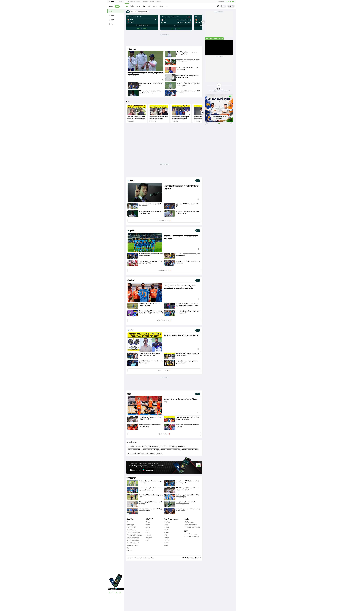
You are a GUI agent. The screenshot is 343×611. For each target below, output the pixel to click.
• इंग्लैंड (165, 535)
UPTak (125, 1)
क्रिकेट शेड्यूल (130, 524)
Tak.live (159, 1)
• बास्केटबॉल (148, 535)
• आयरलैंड (166, 545)
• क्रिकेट (148, 522)
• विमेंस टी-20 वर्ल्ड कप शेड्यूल (190, 534)
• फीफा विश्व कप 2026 (189, 522)
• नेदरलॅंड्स (166, 530)
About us (130, 558)
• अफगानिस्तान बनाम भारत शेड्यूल (191, 536)
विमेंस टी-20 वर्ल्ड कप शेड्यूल (133, 532)
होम (112, 11)
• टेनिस (147, 530)
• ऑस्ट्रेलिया (167, 522)
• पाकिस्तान (166, 532)
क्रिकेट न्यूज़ (129, 550)
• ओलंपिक (148, 524)
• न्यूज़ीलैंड (166, 543)
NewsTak (119, 1)
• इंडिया (166, 524)
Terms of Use (149, 558)
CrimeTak (139, 1)
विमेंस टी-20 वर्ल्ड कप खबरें (133, 543)
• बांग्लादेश (166, 527)
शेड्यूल (112, 15)
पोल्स (112, 24)
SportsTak (112, 1)
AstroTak (152, 1)
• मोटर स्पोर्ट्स (149, 537)
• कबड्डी (148, 532)
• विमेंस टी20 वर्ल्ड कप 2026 (190, 524)
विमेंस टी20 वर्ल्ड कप (131, 530)
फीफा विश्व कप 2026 (131, 527)
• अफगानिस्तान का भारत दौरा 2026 (192, 527)
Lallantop (146, 1)
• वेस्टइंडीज (166, 540)
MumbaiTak (131, 1)
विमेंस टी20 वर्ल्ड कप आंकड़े (133, 537)
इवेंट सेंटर (145, 28)
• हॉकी (147, 540)
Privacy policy (139, 558)
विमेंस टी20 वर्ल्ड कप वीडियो (133, 540)
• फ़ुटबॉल (148, 527)
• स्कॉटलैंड (166, 537)
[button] (127, 6)
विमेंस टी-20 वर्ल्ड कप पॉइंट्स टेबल (134, 535)
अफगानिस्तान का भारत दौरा (133, 545)
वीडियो (112, 19)
